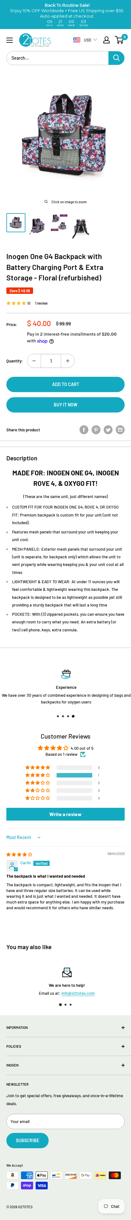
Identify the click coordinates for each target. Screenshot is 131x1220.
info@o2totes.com (76, 993)
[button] (38, 775)
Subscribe (27, 1140)
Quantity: (14, 360)
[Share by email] (120, 429)
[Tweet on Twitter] (108, 429)
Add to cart (65, 384)
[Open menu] (9, 40)
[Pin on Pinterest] (96, 429)
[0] (119, 40)
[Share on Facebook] (83, 429)
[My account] (106, 39)
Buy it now (65, 404)
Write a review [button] (65, 814)
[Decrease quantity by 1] (34, 361)
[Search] (116, 58)
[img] (19, 854)
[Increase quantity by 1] (67, 361)
